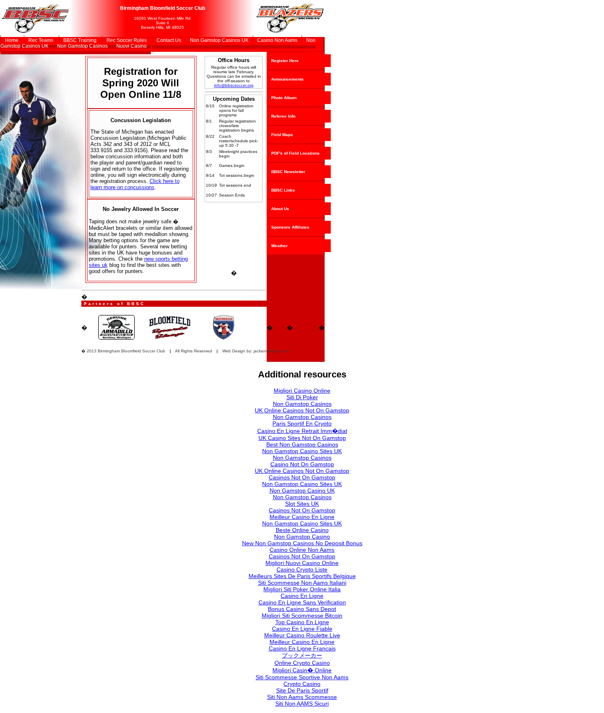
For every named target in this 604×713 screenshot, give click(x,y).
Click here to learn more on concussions (135, 184)
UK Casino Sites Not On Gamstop (302, 438)
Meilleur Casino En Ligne (302, 517)
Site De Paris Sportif (302, 690)
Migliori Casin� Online (302, 670)
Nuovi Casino (131, 46)
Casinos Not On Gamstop (302, 477)
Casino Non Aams (277, 40)
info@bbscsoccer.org (234, 85)
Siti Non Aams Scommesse (302, 697)
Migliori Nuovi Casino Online (302, 563)
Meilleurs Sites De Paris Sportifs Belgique (302, 576)
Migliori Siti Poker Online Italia (302, 589)
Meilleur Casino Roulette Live (302, 635)
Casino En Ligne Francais (302, 648)
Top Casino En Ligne (302, 622)
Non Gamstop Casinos (82, 46)
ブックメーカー (302, 655)
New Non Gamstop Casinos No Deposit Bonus (302, 543)
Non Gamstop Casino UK (302, 490)
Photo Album (284, 97)
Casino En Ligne (302, 596)
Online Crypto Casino (302, 663)
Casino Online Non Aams (302, 549)
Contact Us (169, 40)
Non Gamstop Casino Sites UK (302, 451)
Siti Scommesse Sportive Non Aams (302, 677)
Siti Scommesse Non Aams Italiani (302, 582)
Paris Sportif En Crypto (302, 423)
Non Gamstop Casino (302, 536)
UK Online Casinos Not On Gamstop (302, 410)
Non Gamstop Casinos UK (219, 40)
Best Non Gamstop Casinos (302, 444)
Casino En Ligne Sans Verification (302, 602)
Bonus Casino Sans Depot (302, 609)
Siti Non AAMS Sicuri (302, 703)
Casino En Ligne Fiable (302, 628)
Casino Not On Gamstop (302, 464)
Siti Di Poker (302, 397)
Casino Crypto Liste (302, 569)
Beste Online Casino (302, 530)
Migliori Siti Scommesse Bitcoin (302, 615)
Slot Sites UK (302, 503)
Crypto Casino (302, 684)
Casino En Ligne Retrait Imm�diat (302, 431)
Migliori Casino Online (302, 390)
